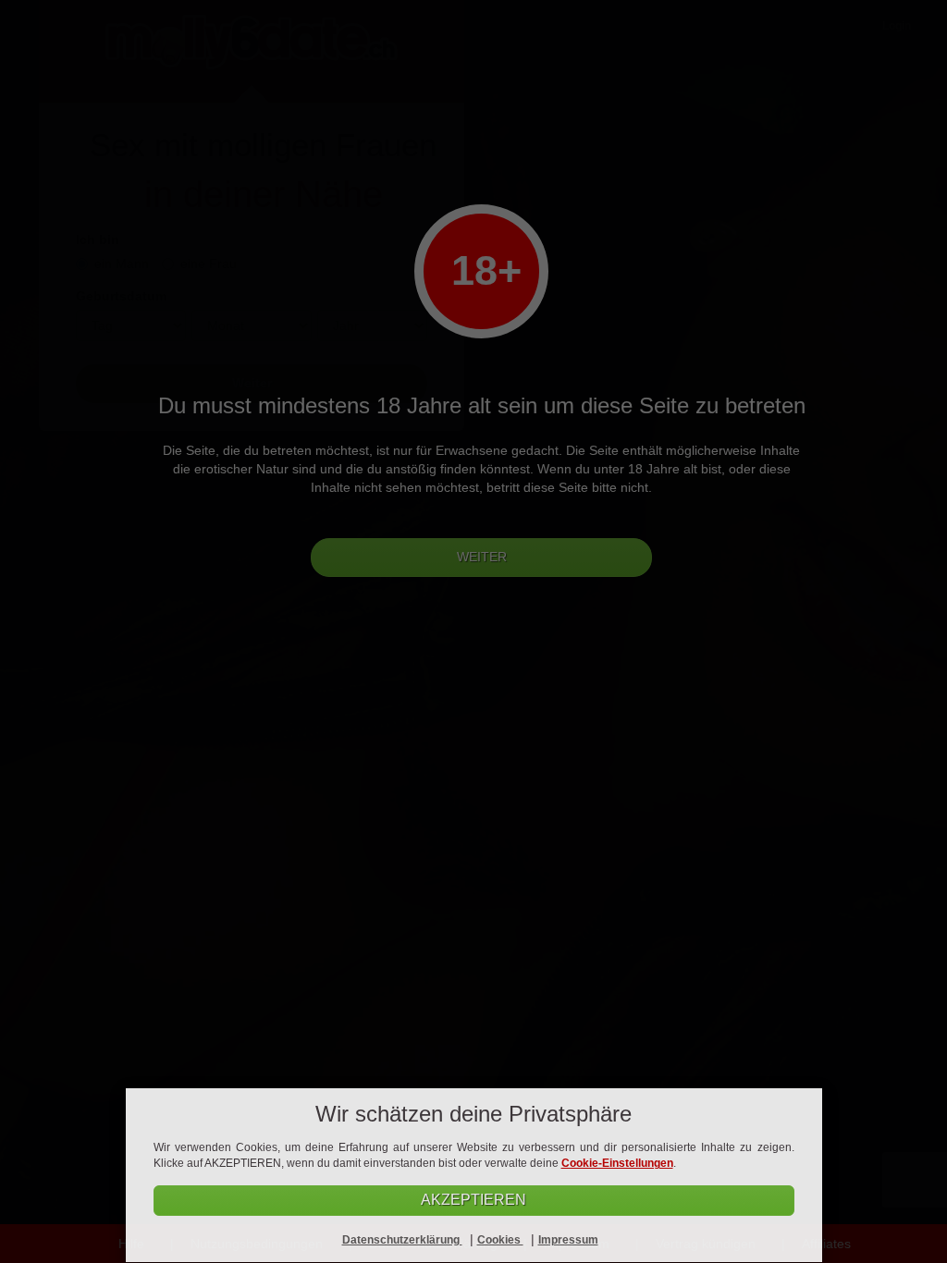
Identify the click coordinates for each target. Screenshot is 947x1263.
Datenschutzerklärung (402, 1239)
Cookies (500, 1239)
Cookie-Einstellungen (617, 1163)
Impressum (568, 1239)
